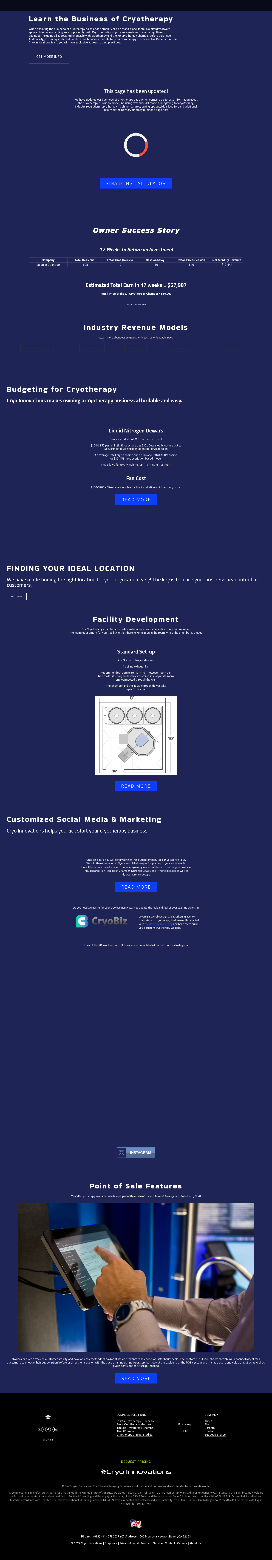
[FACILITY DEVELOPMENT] (268, 788)
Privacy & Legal (129, 1543)
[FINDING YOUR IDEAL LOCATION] (268, 785)
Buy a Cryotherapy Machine (134, 1424)
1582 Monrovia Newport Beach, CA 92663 (164, 1536)
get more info (49, 56)
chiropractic (235, 348)
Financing (47, 5)
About (208, 1421)
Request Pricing (252, 5)
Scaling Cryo (61, 5)
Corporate (111, 1543)
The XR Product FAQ (152, 1431)
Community (84, 5)
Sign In (103, 5)
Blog (207, 1424)
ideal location (169, 106)
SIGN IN (48, 1439)
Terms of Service (151, 1543)
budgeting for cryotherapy (176, 103)
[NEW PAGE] (268, 764)
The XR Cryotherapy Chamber (135, 1427)
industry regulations (88, 106)
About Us (195, 1543)
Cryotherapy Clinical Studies (135, 1434)
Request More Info (136, 304)
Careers (210, 1427)
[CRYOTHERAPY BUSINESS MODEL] (268, 768)
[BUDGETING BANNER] (268, 778)
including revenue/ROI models (140, 103)
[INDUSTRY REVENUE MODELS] (268, 775)
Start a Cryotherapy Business (135, 1421)
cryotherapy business (141, 109)
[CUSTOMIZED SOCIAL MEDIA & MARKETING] (268, 795)
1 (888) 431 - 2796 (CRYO (107, 1536)
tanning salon (136, 348)
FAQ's (73, 5)
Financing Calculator (136, 183)
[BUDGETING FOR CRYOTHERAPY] (268, 782)
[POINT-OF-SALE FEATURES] (268, 799)
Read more (136, 499)
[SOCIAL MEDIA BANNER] (268, 792)
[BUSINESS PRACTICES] (268, 761)
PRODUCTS (12, 5)
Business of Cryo (30, 5)
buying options (151, 106)
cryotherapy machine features (121, 106)
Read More (16, 596)
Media (95, 5)
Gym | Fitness (180, 348)
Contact (210, 1431)
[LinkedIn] (55, 1429)
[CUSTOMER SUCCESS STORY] (268, 771)
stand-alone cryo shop (37, 348)
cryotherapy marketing (159, 924)
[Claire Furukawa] (48, 1429)
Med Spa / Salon (92, 348)
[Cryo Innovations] (41, 1429)
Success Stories (215, 1434)
